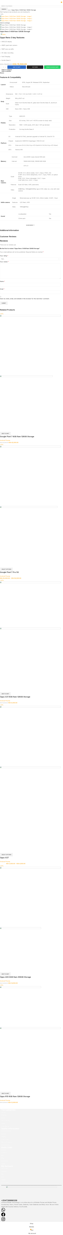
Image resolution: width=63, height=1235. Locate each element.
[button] (52, 67)
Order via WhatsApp (52, 67)
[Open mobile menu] (1, 3)
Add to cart (16, 67)
